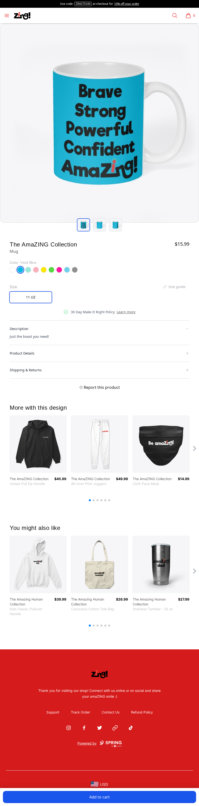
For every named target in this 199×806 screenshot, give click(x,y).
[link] (38, 444)
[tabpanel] (99, 123)
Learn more (126, 312)
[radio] (31, 297)
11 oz (30, 297)
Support (52, 712)
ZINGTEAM (83, 4)
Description (19, 328)
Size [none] (13, 286)
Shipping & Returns (26, 370)
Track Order (80, 712)
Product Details (22, 353)
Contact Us (110, 712)
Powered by (87, 743)
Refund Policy (142, 712)
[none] (174, 286)
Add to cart (99, 797)
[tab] (83, 225)
